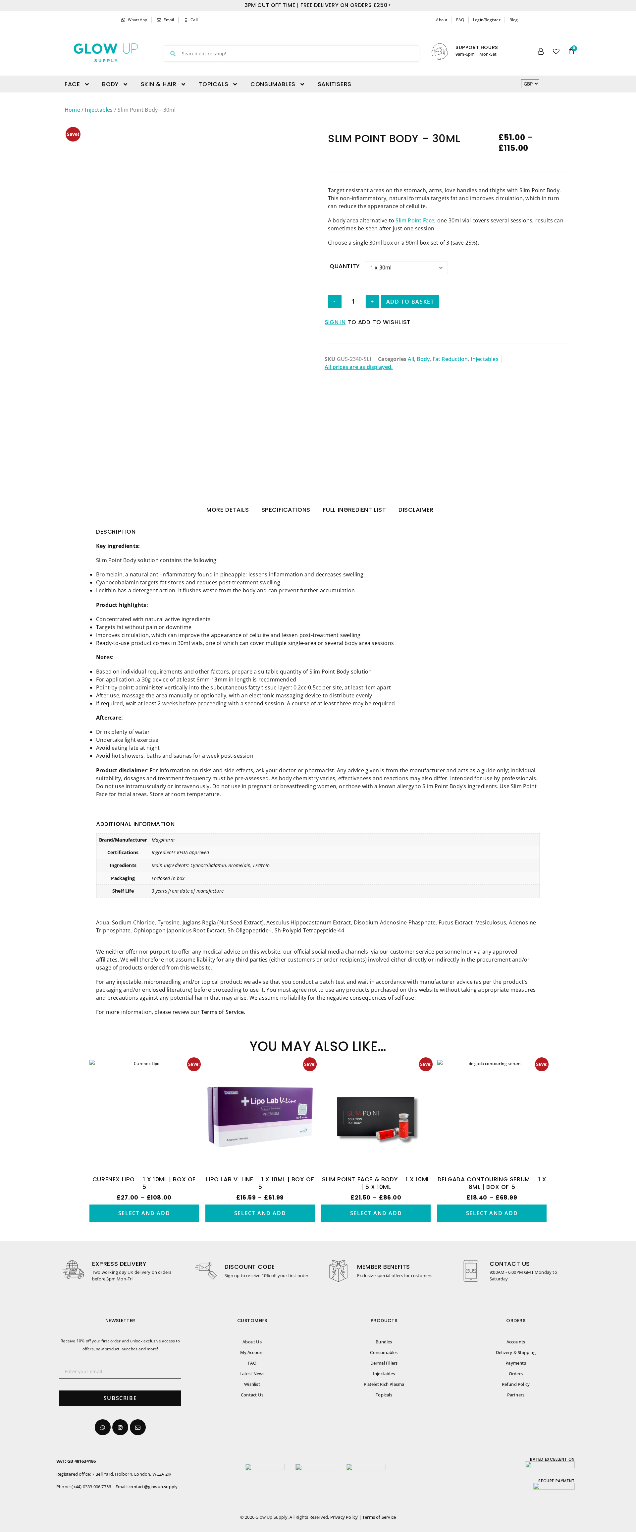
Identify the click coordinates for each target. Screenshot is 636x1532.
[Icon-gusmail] (138, 1427)
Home (72, 109)
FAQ (252, 1363)
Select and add (144, 1213)
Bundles (384, 1342)
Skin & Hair (159, 84)
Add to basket (410, 301)
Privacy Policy (344, 1517)
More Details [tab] (227, 510)
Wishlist (252, 1384)
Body (110, 84)
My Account (252, 1352)
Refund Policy (516, 1384)
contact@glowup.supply (153, 1487)
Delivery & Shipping (516, 1352)
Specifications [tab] (285, 510)
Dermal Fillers (384, 1363)
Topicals (213, 84)
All (411, 359)
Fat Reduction (450, 359)
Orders (516, 1374)
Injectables (99, 109)
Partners (516, 1395)
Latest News (251, 1374)
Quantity (345, 266)
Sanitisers (334, 84)
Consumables (272, 84)
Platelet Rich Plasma (384, 1384)
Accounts (515, 1342)
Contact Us (252, 1395)
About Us (252, 1342)
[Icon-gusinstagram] (120, 1427)
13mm (219, 679)
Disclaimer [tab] (416, 510)
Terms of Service (222, 1012)
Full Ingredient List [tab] (354, 510)
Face (72, 84)
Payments (515, 1363)
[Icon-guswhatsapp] (103, 1427)
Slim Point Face (415, 220)
